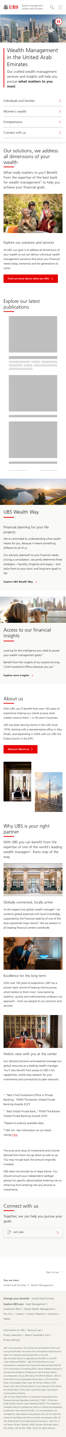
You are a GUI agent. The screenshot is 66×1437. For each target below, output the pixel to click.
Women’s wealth (15, 111)
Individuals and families (19, 101)
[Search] (52, 7)
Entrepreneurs (13, 122)
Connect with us (15, 133)
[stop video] (58, 21)
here (15, 1134)
